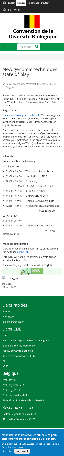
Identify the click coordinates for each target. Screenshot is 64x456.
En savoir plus (15, 447)
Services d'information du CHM (18, 356)
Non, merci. (22, 451)
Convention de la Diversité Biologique (33, 34)
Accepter (7, 451)
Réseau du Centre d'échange (17, 350)
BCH (4, 361)
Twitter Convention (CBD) (21, 419)
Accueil (6, 311)
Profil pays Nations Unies (15, 395)
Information (8, 316)
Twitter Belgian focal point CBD (19, 413)
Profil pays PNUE (11, 390)
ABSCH (6, 366)
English (11, 2)
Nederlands (33, 2)
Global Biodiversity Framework (18, 345)
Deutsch (45, 2)
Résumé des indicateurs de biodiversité (23, 400)
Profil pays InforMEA (13, 385)
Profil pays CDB (10, 379)
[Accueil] (32, 21)
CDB (4, 335)
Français (21, 2)
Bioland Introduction (13, 321)
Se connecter (14, 9)
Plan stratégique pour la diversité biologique (25, 340)
